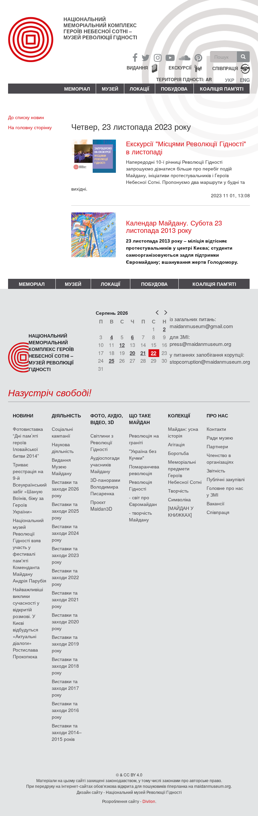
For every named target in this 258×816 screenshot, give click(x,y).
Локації (139, 88)
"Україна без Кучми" (142, 454)
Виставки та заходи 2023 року (65, 555)
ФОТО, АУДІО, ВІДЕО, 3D (106, 418)
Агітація (176, 444)
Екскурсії (180, 67)
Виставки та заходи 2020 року (65, 621)
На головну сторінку (30, 127)
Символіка (179, 499)
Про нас (217, 415)
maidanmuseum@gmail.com (201, 325)
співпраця (225, 68)
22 (153, 353)
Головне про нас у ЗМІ (225, 491)
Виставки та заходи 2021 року (65, 599)
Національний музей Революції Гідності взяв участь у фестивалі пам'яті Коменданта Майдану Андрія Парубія (29, 550)
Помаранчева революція (144, 469)
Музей (110, 88)
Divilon (148, 801)
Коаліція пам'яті (222, 88)
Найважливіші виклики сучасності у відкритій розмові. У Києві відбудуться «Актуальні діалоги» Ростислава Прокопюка (28, 623)
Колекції (179, 415)
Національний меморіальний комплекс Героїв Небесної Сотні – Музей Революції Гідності (100, 28)
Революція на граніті (144, 439)
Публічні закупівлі (226, 479)
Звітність (216, 470)
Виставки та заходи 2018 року (65, 666)
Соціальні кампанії (62, 432)
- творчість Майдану (140, 516)
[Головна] (35, 45)
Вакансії (215, 503)
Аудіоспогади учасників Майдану (105, 464)
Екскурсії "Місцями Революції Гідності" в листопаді (186, 148)
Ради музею (220, 437)
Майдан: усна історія (183, 432)
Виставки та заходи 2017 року (65, 688)
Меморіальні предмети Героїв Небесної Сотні (185, 471)
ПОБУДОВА (174, 88)
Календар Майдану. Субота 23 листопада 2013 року (174, 226)
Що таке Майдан (140, 418)
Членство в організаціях (220, 458)
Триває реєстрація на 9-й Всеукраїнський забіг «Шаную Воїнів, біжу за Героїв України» (30, 488)
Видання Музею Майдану (62, 466)
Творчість (178, 490)
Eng (245, 79)
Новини (23, 415)
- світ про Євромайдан (143, 500)
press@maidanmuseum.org (200, 343)
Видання (137, 67)
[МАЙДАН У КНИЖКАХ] (181, 511)
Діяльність (66, 415)
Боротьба (178, 453)
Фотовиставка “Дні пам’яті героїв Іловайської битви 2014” (28, 442)
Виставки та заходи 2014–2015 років (67, 732)
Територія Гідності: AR (184, 79)
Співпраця (218, 512)
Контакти (216, 428)
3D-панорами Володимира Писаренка (105, 486)
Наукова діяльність (63, 447)
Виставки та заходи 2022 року (65, 577)
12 (122, 345)
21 (143, 353)
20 (132, 353)
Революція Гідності (140, 485)
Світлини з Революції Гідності (101, 442)
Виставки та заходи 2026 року (65, 488)
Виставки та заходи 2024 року (65, 533)
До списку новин (26, 117)
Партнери (217, 446)
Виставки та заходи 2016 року (65, 710)
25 (111, 360)
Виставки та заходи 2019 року (65, 643)
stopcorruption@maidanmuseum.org (210, 361)
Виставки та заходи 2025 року (65, 511)
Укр (229, 79)
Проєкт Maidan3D (101, 505)
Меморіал (77, 88)
